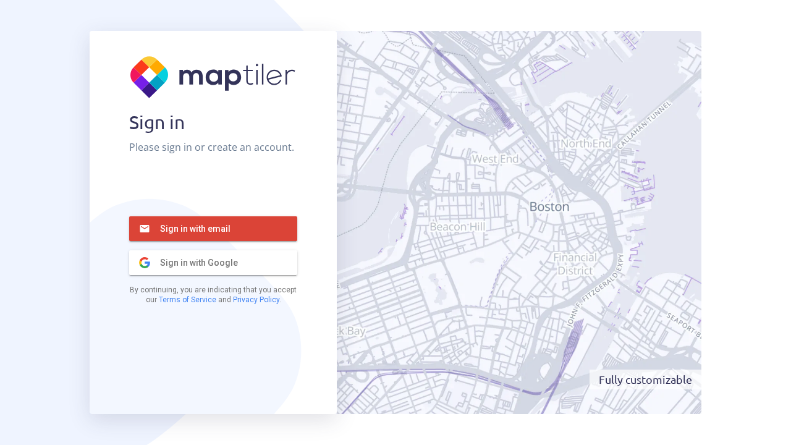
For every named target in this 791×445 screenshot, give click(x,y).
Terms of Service (187, 299)
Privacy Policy (256, 299)
